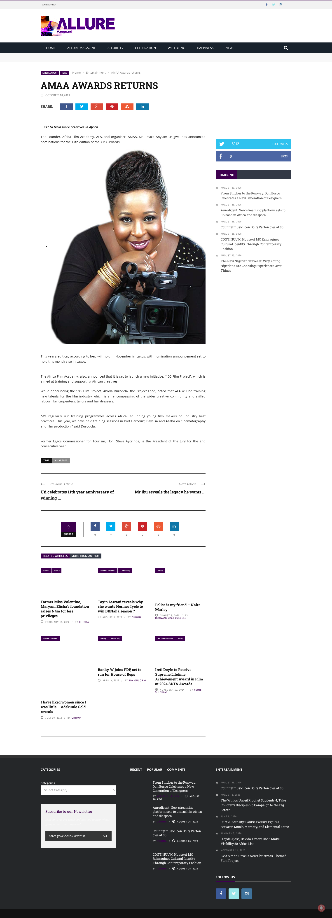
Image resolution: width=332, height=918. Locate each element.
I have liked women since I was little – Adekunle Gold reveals (63, 707)
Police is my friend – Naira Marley (178, 607)
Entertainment (50, 72)
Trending (125, 570)
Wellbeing (176, 48)
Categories (48, 783)
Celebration (145, 48)
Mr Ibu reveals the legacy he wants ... (170, 492)
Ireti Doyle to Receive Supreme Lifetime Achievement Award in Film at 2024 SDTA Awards (179, 676)
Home (51, 48)
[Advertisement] (254, 98)
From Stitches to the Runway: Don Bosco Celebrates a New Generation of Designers (99, 55)
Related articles (55, 556)
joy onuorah (138, 680)
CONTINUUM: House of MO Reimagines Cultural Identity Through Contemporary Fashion (177, 858)
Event (46, 570)
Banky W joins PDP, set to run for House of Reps (119, 672)
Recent (136, 769)
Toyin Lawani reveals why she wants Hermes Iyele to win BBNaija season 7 (120, 606)
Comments (176, 769)
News (229, 48)
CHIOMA (84, 622)
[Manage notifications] (321, 908)
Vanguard (49, 4)
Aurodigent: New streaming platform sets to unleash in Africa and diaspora (93, 60)
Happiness (205, 48)
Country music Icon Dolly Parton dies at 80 (177, 833)
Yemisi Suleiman (168, 796)
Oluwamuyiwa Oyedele (170, 617)
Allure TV (115, 48)
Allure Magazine (81, 48)
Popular (154, 769)
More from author (85, 556)
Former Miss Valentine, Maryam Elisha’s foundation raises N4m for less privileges (65, 608)
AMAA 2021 (61, 460)
